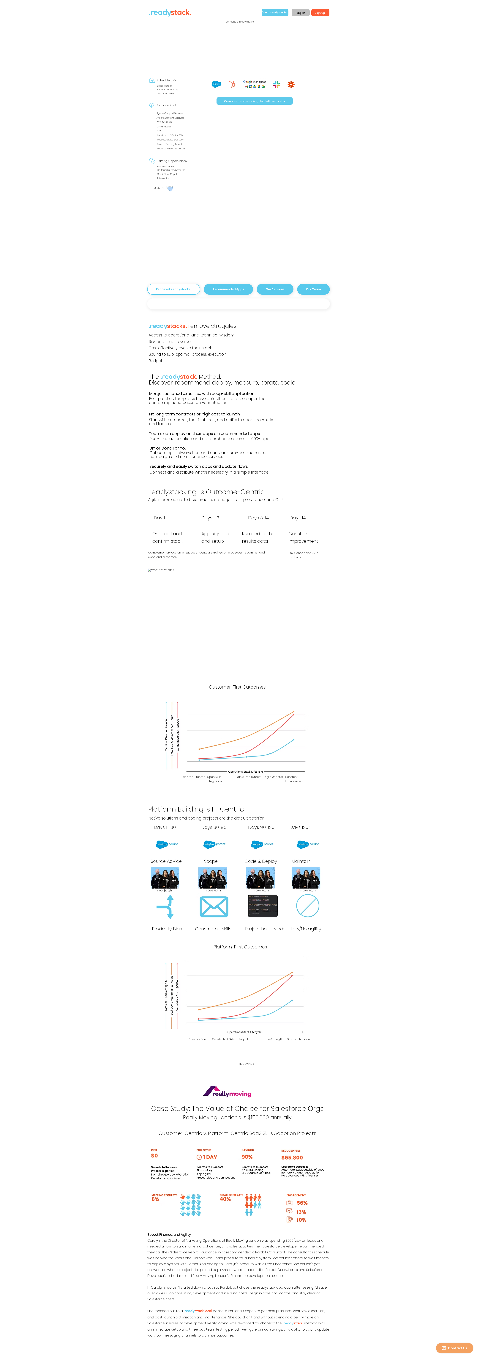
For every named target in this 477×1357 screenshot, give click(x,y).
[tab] (173, 289)
